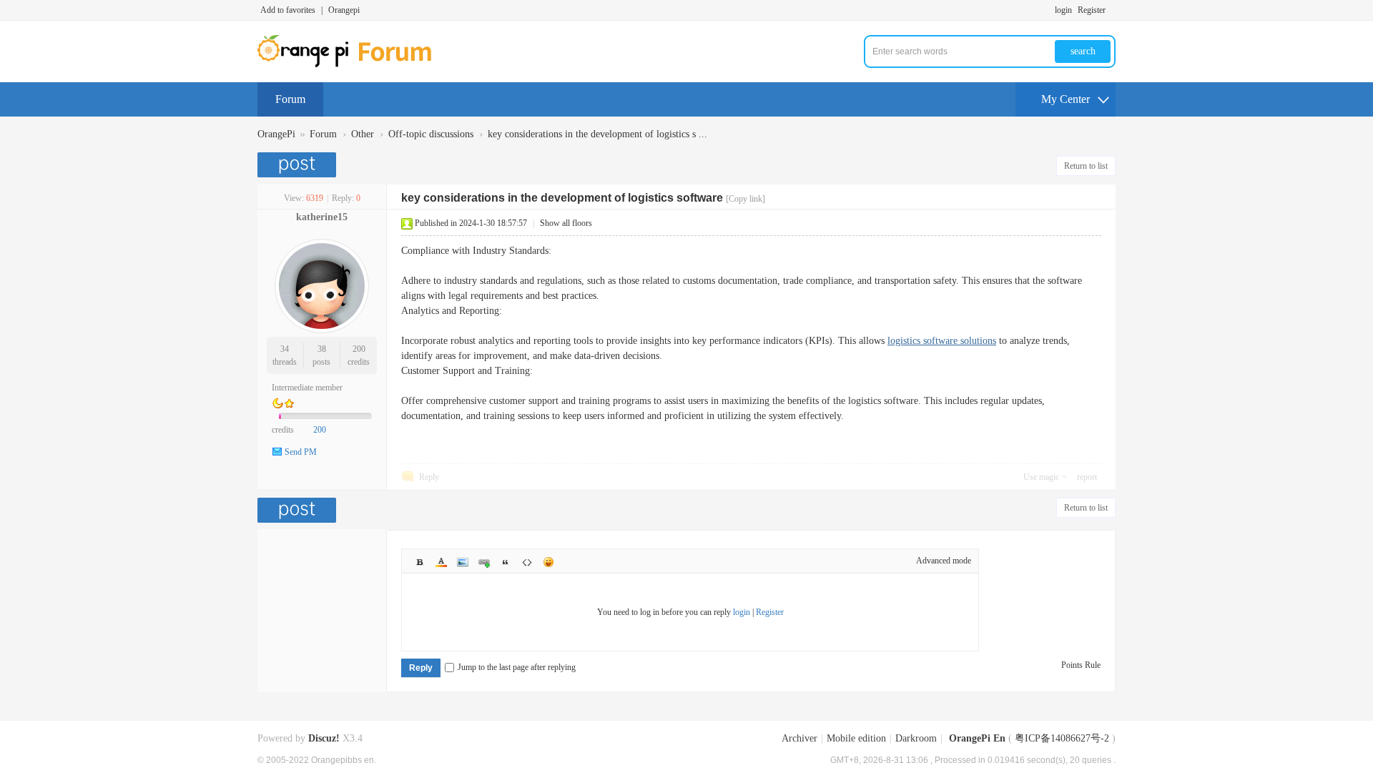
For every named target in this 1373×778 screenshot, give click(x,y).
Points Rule (1081, 665)
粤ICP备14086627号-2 (1062, 738)
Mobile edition (856, 738)
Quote (505, 562)
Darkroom (916, 738)
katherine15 (322, 217)
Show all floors (566, 223)
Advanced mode (943, 561)
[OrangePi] (352, 64)
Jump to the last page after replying (517, 667)
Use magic (1041, 477)
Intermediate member (307, 388)
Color (441, 562)
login (1063, 10)
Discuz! (324, 738)
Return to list (1086, 166)
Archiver (799, 738)
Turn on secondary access (1112, 10)
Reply (429, 477)
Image (463, 562)
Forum (290, 99)
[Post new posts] (298, 164)
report (1087, 477)
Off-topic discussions (430, 134)
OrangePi (276, 134)
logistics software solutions (941, 340)
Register (1092, 10)
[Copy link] (745, 199)
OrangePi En (977, 738)
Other (362, 134)
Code (527, 562)
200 (359, 349)
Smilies (548, 562)
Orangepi (344, 10)
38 (322, 349)
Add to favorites (287, 10)
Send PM (301, 452)
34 (284, 349)
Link (484, 562)
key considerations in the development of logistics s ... (597, 134)
